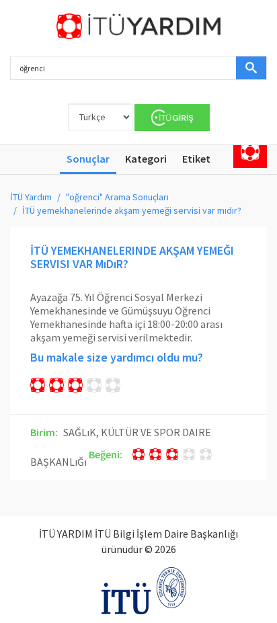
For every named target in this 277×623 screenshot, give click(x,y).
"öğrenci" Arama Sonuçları (117, 197)
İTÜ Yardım (31, 197)
